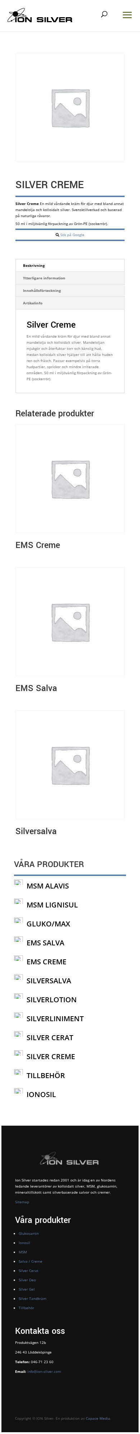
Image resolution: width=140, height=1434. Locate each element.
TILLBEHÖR (46, 1075)
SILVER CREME (51, 1056)
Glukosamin (29, 1233)
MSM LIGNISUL (52, 905)
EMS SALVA (45, 943)
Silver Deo (27, 1279)
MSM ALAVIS (48, 886)
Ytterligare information (44, 277)
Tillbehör (26, 1307)
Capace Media (98, 1418)
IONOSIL (41, 1094)
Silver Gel (27, 1289)
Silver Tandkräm (32, 1298)
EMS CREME (46, 961)
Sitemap (22, 1201)
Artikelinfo (32, 302)
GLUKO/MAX (48, 924)
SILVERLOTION (52, 999)
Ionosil (24, 1242)
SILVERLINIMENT (55, 1018)
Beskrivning (34, 265)
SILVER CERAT (50, 1037)
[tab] (70, 265)
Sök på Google (72, 234)
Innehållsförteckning (42, 290)
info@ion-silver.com (43, 1371)
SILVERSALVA (49, 980)
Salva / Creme (30, 1261)
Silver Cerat (28, 1270)
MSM (23, 1251)
